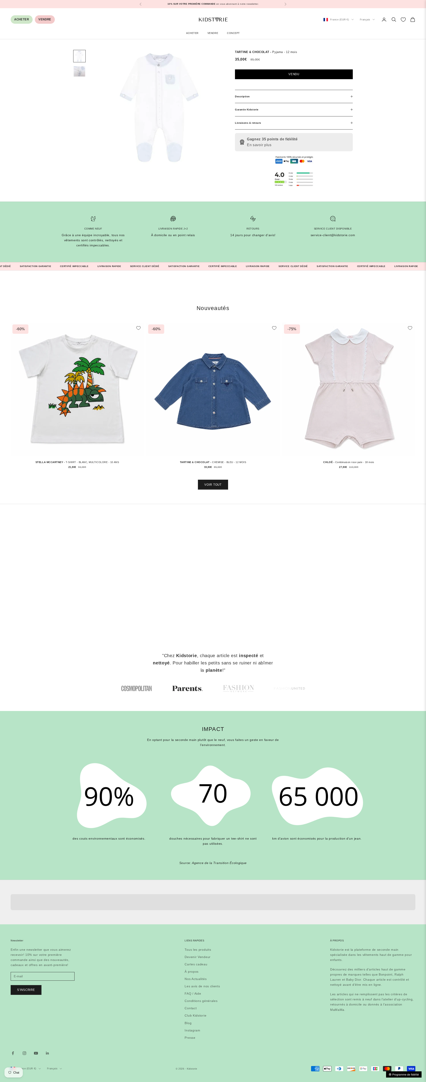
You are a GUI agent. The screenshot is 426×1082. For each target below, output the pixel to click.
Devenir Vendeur (198, 957)
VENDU (293, 74)
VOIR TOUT (213, 484)
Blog (188, 1023)
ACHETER (21, 19)
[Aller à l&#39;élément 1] (79, 56)
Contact (191, 1008)
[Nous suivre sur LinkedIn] (47, 1053)
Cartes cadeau (196, 964)
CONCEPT (233, 33)
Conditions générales (201, 1001)
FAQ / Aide (193, 993)
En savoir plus (259, 145)
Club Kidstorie (195, 1015)
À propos (192, 971)
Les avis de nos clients (202, 986)
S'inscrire (26, 990)
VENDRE (44, 19)
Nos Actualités (196, 979)
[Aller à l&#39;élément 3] (238, 688)
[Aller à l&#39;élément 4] (289, 688)
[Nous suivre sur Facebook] (13, 1053)
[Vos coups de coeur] (403, 19)
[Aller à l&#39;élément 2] (79, 71)
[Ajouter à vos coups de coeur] (138, 328)
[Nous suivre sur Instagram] (24, 1053)
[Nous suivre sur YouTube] (36, 1053)
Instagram (192, 1030)
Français (365, 19)
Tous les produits (198, 949)
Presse (190, 1037)
